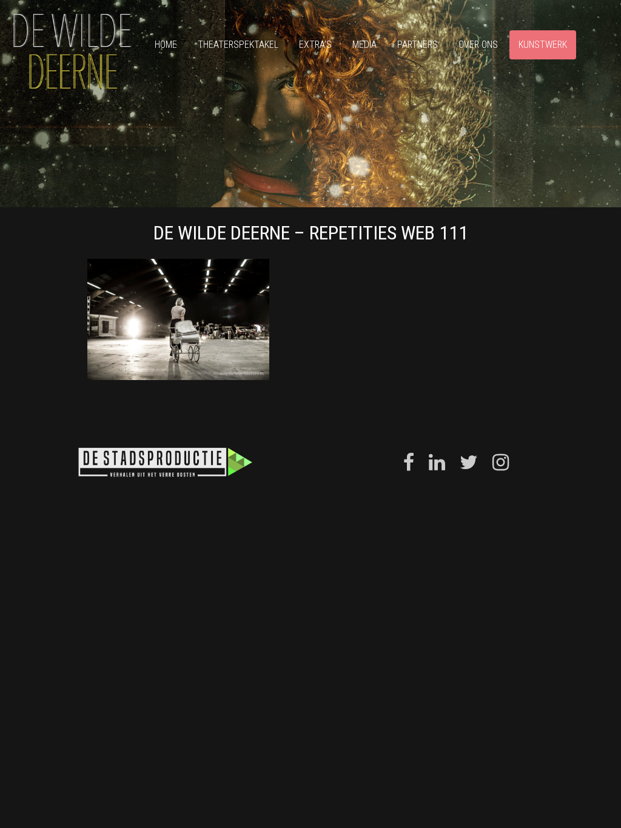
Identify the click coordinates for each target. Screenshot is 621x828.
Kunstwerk (543, 44)
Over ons (478, 44)
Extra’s (315, 44)
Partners (417, 44)
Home (166, 44)
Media (364, 44)
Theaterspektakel (238, 44)
